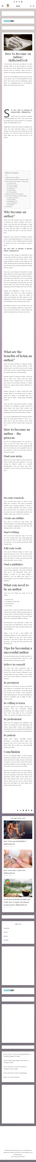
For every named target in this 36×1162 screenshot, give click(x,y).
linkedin (5, 936)
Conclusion (9, 206)
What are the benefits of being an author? (17, 179)
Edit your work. (12, 190)
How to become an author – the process (17, 181)
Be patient (11, 204)
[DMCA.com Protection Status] (18, 21)
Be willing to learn (13, 201)
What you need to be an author (14, 194)
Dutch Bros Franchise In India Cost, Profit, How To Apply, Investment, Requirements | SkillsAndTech (17, 902)
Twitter (5, 932)
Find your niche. (12, 183)
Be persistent (12, 199)
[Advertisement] (18, 98)
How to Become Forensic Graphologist (15, 1073)
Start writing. (12, 188)
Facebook (6, 928)
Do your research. (13, 185)
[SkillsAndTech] (7, 6)
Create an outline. (13, 186)
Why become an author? (12, 177)
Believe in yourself (13, 197)
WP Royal (22, 1156)
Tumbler (6, 940)
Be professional (13, 203)
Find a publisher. (13, 192)
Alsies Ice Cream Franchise (11, 1077)
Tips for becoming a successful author (16, 196)
